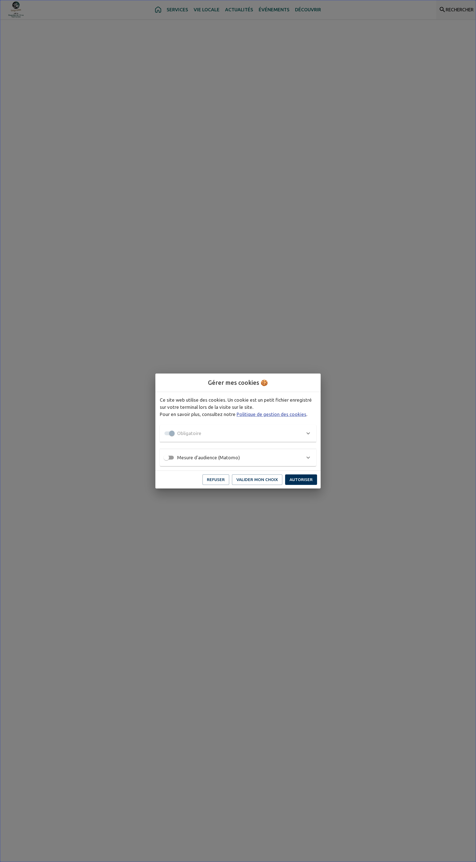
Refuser (216, 479)
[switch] (166, 457)
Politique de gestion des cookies (271, 414)
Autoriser (301, 479)
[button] (238, 433)
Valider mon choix (257, 479)
